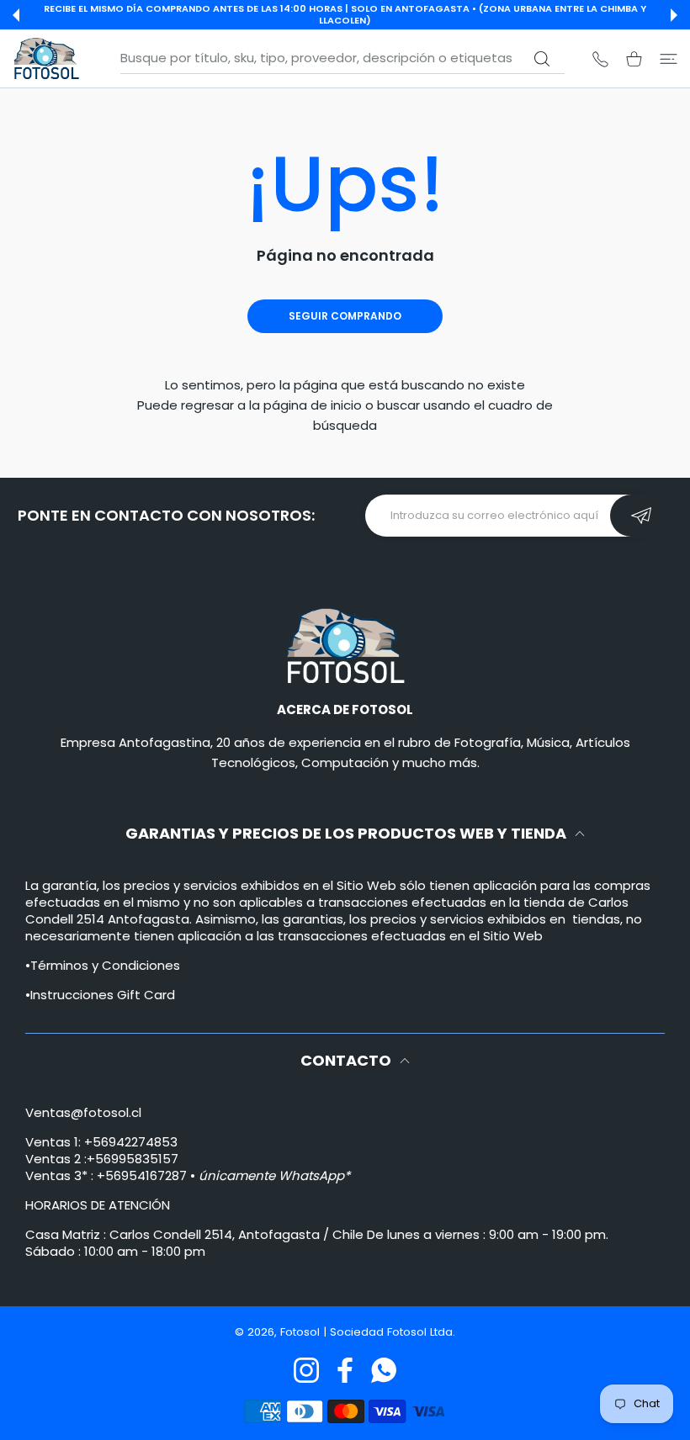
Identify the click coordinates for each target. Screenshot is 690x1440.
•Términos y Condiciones (102, 965)
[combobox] (342, 58)
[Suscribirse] (641, 516)
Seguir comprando (345, 316)
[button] (16, 15)
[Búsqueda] (541, 59)
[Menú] (668, 58)
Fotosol (301, 1332)
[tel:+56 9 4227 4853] (600, 58)
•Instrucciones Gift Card (100, 994)
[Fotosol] (46, 58)
